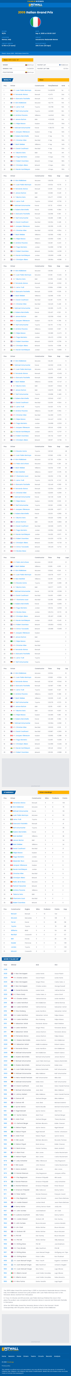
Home (4, 1356)
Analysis (57, 1356)
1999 (5, 1078)
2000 (5, 1073)
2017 (5, 1007)
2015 (5, 1015)
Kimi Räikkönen (21, 103)
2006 (5, 1053)
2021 (5, 990)
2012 (5, 1028)
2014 (5, 1019)
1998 (5, 1082)
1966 (5, 1215)
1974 (5, 1182)
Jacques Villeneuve (23, 132)
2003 (5, 1061)
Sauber (13, 943)
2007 (5, 1048)
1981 (5, 1152)
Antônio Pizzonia (22, 115)
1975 (5, 1177)
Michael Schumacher (22, 128)
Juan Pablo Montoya (23, 90)
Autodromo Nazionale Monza (47, 39)
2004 (5, 1057)
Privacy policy (6, 1366)
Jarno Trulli (20, 107)
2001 (5, 1069)
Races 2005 (10, 53)
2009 (5, 1040)
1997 (5, 1086)
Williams (14, 930)
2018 (5, 1003)
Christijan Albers (22, 165)
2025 (5, 974)
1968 (5, 1206)
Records (49, 1356)
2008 (5, 1044)
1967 (5, 1211)
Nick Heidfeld (20, 472)
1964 (5, 1223)
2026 (5, 969)
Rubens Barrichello (22, 136)
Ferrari (13, 922)
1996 (5, 1090)
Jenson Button (21, 119)
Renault (14, 914)
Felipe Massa (20, 124)
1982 (5, 1148)
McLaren (14, 918)
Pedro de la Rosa (22, 464)
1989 (5, 1119)
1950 (5, 1281)
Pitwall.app (10, 1362)
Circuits (41, 1356)
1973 (5, 1186)
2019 (5, 999)
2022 (5, 986)
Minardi (13, 951)
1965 (5, 1219)
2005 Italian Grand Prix (21, 53)
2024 (5, 978)
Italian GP (31, 1)
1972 (5, 1190)
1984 (5, 1140)
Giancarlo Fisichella (23, 99)
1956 (5, 1256)
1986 (5, 1132)
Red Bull (14, 935)
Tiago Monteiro (21, 157)
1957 (5, 1252)
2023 (5, 982)
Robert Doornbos (22, 161)
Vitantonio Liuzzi (22, 476)
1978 (5, 1165)
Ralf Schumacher (22, 111)
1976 (5, 1173)
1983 (5, 1144)
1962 (5, 1231)
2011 (5, 1032)
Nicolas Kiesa (21, 551)
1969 (5, 1202)
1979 (5, 1161)
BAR (12, 939)
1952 (5, 1273)
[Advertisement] (36, 772)
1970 (5, 1198)
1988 (5, 1123)
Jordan (13, 947)
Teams (33, 1356)
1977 (5, 1169)
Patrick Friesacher (19, 886)
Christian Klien (21, 140)
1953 (5, 1269)
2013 (5, 1023)
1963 (5, 1227)
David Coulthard (22, 148)
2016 (5, 1011)
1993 (5, 1102)
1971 (5, 1194)
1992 (5, 1107)
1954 (5, 1265)
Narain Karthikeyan (23, 169)
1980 (5, 1157)
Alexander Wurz (18, 861)
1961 (5, 1236)
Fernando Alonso (22, 94)
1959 (5, 1244)
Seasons (11, 1356)
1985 (5, 1136)
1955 (5, 1261)
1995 (5, 1094)
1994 (5, 1098)
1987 (5, 1127)
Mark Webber (20, 144)
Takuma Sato (21, 153)
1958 (5, 1248)
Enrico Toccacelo (22, 547)
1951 (5, 1277)
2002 (5, 1065)
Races (19, 1356)
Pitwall (4, 53)
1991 (5, 1111)
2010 (5, 1036)
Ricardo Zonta (21, 451)
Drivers (25, 1356)
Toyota (13, 926)
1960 (5, 1240)
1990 (5, 1115)
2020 (5, 994)
